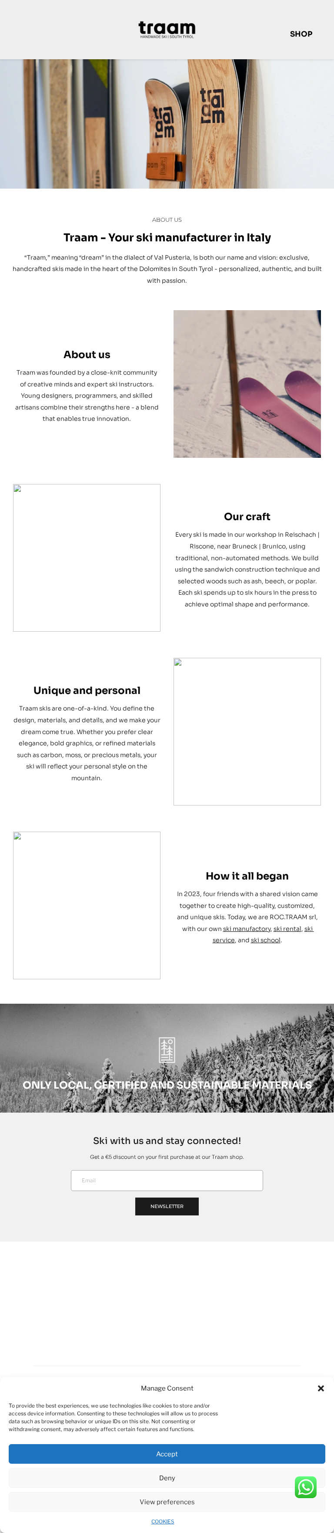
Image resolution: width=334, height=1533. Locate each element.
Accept (167, 1454)
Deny (167, 1478)
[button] (321, 1388)
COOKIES (162, 1521)
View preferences (167, 1502)
